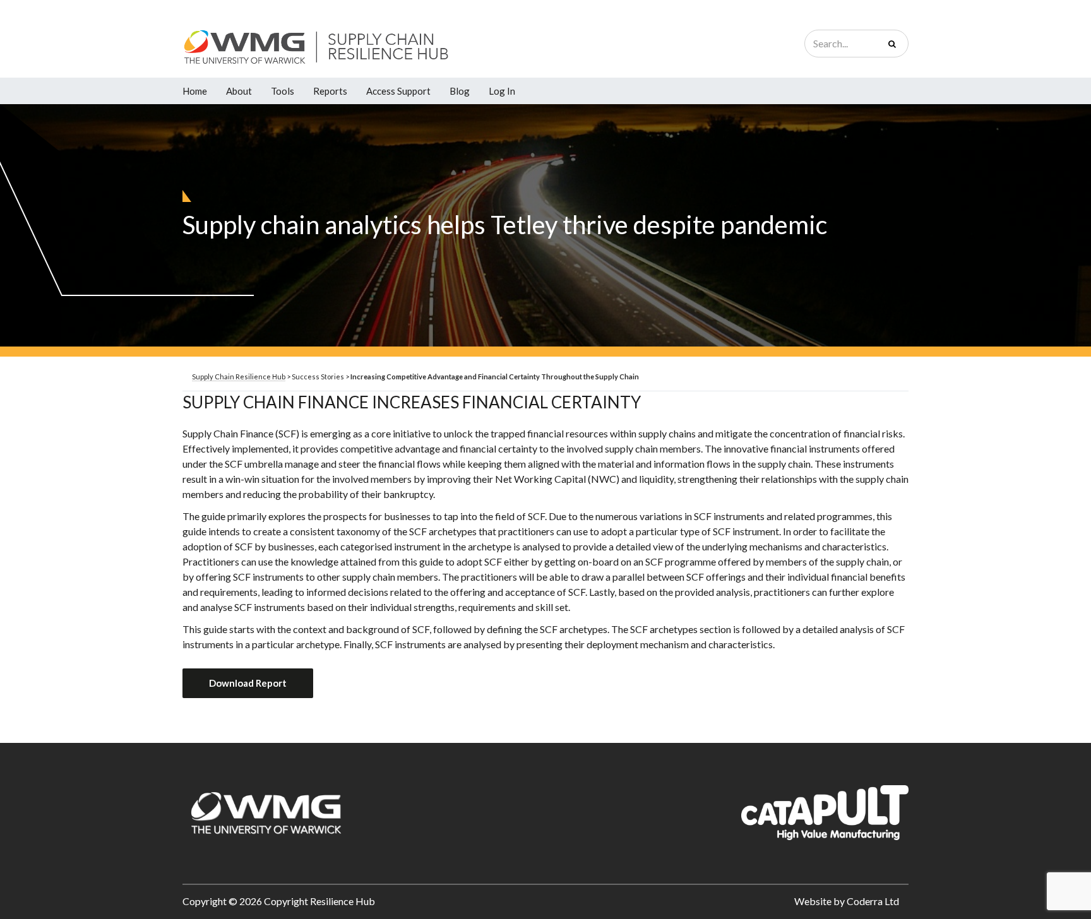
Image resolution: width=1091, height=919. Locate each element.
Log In (502, 91)
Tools (282, 91)
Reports (330, 91)
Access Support (398, 91)
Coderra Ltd (873, 901)
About (239, 91)
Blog (460, 91)
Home (194, 91)
